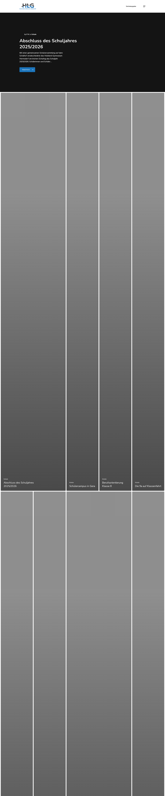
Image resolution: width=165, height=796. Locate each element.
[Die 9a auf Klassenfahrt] (148, 292)
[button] (144, 6)
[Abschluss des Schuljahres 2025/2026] (33, 292)
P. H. (28, 34)
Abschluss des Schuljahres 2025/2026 (48, 44)
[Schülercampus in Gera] (82, 292)
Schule (6, 479)
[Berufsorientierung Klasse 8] (115, 292)
